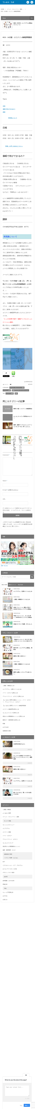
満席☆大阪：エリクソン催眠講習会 (22, 408)
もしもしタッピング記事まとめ (11, 712)
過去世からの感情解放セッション (11, 846)
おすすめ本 (6, 727)
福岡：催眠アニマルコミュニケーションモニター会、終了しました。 (22, 425)
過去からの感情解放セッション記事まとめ (14, 716)
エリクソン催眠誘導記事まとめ (11, 709)
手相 (5, 888)
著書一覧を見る (4, 565)
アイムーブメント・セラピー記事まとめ (13, 696)
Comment (6, 455)
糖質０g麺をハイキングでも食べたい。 (22, 672)
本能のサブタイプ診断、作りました (22, 624)
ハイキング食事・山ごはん (11, 857)
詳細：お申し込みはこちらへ (14, 146)
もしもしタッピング (8, 843)
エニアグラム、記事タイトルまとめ (22, 591)
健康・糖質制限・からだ (9, 850)
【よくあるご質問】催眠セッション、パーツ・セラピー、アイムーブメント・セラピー (17, 701)
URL (4, 499)
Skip (21, 1105)
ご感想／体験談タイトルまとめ (21, 599)
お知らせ (5, 899)
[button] (27, 2)
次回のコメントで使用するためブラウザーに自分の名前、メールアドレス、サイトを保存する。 (17, 510)
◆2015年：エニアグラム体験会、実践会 (22, 648)
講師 (4, 112)
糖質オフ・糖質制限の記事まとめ (11, 720)
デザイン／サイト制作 (8, 872)
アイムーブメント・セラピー (10, 839)
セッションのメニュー (8, 824)
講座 (16, 393)
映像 (4, 723)
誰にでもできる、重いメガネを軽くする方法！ (22, 793)
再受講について (12, 118)
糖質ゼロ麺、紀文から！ (19, 656)
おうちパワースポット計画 (10, 869)
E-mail (4, 490)
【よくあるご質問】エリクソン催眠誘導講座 (14, 705)
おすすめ (5, 896)
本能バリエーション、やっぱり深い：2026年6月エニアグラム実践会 (22, 616)
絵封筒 (6, 876)
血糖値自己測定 (7, 730)
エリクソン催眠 (6, 390)
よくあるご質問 (7, 813)
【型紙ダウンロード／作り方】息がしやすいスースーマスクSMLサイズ (22, 640)
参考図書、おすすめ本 (8, 880)
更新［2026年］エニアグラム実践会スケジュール (22, 23)
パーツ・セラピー (7, 835)
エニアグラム (6, 828)
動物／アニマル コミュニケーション (20, 390)
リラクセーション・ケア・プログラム (13, 865)
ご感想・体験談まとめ (8, 685)
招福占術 (5, 884)
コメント (6, 384)
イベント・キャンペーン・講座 (17, 387)
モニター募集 (7, 821)
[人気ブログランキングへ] (17, 337)
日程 (4, 106)
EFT (4, 861)
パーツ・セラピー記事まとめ (10, 693)
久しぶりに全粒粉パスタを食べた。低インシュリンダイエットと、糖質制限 (22, 757)
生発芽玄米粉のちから (19, 744)
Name (4, 480)
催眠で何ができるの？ (9, 109)
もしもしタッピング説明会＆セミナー (22, 417)
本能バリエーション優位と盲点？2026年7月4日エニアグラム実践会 (22, 608)
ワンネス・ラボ (8, 2)
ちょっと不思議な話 (8, 892)
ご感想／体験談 (7, 809)
